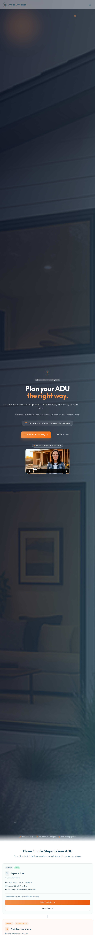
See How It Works (64, 434)
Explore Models (46, 902)
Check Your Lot (47, 908)
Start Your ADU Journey (34, 434)
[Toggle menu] (89, 4)
